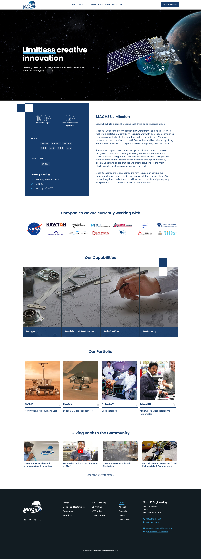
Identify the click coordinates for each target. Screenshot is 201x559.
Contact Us (124, 519)
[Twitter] (30, 519)
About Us (83, 5)
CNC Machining (99, 502)
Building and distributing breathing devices (38, 464)
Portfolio (110, 5)
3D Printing (97, 507)
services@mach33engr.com (159, 528)
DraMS (67, 404)
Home (73, 5)
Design (66, 502)
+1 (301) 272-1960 (153, 519)
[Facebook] (35, 519)
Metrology (67, 515)
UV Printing (97, 511)
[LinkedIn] (25, 519)
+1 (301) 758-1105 (153, 522)
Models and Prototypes (74, 507)
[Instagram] (40, 519)
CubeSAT (108, 404)
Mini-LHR (146, 404)
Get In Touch (170, 5)
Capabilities (95, 5)
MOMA (29, 404)
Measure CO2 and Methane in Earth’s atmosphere (159, 464)
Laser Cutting (98, 515)
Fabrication (68, 511)
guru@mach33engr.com (157, 531)
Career (123, 5)
